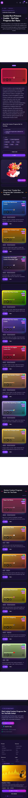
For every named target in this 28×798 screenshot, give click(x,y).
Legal (17, 759)
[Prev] (4, 80)
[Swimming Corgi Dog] (14, 561)
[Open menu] (26, 2)
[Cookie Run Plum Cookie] (14, 297)
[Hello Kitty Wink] (14, 533)
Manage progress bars (7, 750)
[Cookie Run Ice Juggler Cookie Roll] (14, 353)
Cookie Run (7, 142)
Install (3, 746)
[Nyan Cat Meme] (14, 505)
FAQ (3, 759)
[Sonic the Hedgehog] (14, 623)
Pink (16, 144)
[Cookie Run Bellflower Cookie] (14, 208)
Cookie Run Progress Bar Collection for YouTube (14, 132)
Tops (17, 750)
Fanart (6, 144)
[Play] (7, 80)
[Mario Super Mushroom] (14, 595)
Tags (17, 754)
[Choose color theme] (20, 2)
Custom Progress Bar (14, 139)
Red (13, 142)
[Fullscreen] (24, 80)
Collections (18, 748)
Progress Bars (19, 746)
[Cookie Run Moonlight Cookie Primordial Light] (14, 263)
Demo (3, 752)
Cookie (11, 144)
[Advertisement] (14, 48)
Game (17, 142)
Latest (17, 752)
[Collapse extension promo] (25, 764)
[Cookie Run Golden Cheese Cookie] (14, 380)
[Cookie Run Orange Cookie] (14, 436)
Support (3, 761)
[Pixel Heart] (14, 651)
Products (4, 754)
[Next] (10, 80)
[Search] (17, 2)
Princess (6, 147)
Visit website (14, 793)
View (10, 223)
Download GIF (21, 180)
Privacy (17, 761)
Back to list (14, 151)
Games (6, 139)
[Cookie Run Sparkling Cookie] (14, 408)
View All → (24, 197)
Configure (4, 748)
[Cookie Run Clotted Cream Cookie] (14, 235)
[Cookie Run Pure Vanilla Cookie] (14, 325)
